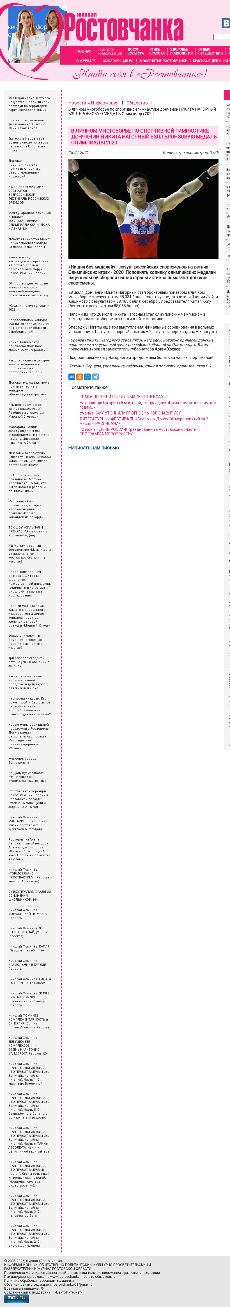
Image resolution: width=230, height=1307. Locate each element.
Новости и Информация (93, 103)
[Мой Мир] (87, 377)
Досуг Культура (136, 51)
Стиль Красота (157, 51)
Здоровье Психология (181, 51)
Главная (84, 51)
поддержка (41, 1292)
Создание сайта (17, 1292)
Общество (137, 103)
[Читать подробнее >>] (92, 78)
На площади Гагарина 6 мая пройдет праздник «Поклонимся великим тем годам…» (148, 404)
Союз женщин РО (118, 61)
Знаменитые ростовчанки (163, 61)
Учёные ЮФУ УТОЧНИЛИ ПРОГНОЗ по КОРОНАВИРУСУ (130, 413)
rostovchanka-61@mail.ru (72, 1284)
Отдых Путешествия (210, 51)
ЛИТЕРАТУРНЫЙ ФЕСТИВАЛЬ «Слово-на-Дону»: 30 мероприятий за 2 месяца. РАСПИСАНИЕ (144, 421)
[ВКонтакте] (71, 377)
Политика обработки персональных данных (39, 1281)
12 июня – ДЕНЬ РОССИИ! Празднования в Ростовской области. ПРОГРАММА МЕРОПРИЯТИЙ (138, 431)
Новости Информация (110, 52)
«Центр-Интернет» (68, 1292)
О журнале (86, 61)
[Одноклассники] (79, 377)
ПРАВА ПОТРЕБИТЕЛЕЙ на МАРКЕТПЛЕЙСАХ (122, 397)
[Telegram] (95, 377)
